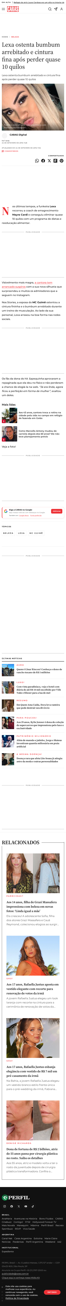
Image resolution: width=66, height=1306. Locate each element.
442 (59, 1241)
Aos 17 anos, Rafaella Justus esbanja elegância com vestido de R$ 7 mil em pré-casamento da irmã (31, 1071)
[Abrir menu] (4, 9)
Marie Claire (51, 1238)
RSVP (18, 1228)
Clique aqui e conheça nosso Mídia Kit (21, 1277)
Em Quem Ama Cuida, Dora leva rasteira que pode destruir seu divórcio (38, 706)
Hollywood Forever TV (44, 1222)
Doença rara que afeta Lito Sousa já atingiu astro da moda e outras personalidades (39, 760)
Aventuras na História (25, 1218)
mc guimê (36, 533)
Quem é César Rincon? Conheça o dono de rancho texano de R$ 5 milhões (39, 671)
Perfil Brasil (47, 1225)
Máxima (35, 1225)
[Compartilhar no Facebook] (43, 160)
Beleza (15, 37)
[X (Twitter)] (18, 1206)
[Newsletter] (55, 9)
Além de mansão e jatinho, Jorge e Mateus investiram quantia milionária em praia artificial (39, 743)
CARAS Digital (18, 134)
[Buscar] (49, 9)
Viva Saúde (29, 1228)
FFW (27, 1222)
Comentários (11, 151)
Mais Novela (8, 1225)
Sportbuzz (7, 1228)
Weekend (50, 1241)
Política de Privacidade (17, 1298)
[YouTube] (26, 1206)
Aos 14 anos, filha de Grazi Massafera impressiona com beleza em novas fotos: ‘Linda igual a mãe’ (31, 906)
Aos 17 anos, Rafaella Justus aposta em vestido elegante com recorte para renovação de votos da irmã (32, 988)
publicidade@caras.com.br (15, 1273)
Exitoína (38, 1238)
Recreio (60, 1225)
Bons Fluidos (46, 1218)
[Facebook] (11, 1206)
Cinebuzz (7, 1222)
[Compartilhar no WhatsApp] (37, 160)
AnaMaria (7, 1218)
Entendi (52, 1292)
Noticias (6, 1241)
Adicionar (57, 511)
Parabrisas (18, 1241)
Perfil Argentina (34, 1241)
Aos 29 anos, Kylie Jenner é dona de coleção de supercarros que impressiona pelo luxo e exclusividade (40, 725)
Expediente (8, 1251)
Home (5, 37)
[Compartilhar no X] (49, 160)
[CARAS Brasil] (13, 9)
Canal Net (7, 1238)
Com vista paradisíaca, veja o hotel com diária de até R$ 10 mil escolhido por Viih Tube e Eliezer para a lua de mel (39, 690)
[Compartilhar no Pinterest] (61, 160)
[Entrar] (61, 9)
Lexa (21, 533)
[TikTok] (33, 1206)
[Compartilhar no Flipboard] (55, 160)
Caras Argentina (23, 1238)
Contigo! (18, 1222)
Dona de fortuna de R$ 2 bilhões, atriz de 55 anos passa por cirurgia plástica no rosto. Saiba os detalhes (32, 1153)
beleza (8, 533)
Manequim (22, 1225)
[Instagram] (4, 1206)
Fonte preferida (35, 515)
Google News (24, 515)
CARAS (59, 1218)
